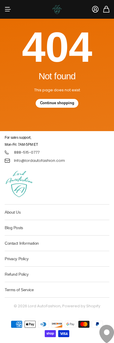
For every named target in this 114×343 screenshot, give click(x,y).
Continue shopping (57, 103)
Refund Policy (17, 274)
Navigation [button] (8, 9)
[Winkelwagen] (106, 9)
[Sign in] (95, 9)
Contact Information (22, 243)
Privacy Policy (16, 258)
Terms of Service (19, 289)
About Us (13, 212)
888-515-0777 (26, 152)
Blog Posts (14, 227)
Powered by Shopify (81, 306)
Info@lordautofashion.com (39, 160)
